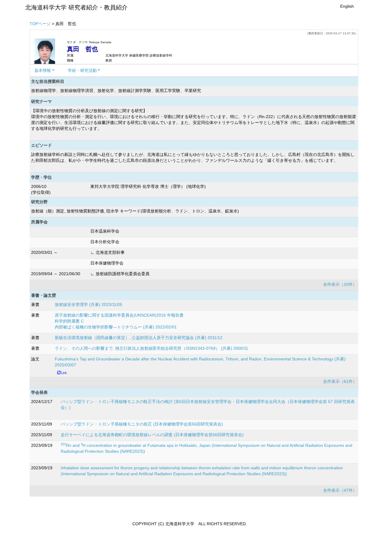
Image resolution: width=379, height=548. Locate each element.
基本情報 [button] (42, 70)
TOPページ (40, 23)
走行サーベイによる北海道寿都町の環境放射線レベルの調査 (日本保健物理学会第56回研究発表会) (152, 434)
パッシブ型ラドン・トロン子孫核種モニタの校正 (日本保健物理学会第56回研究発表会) (142, 424)
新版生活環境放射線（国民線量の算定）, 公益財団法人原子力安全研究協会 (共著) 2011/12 (138, 337)
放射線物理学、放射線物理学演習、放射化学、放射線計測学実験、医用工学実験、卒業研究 (116, 90)
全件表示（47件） (340, 490)
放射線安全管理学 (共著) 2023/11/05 (88, 304)
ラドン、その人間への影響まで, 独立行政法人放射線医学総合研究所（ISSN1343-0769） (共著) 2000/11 (151, 348)
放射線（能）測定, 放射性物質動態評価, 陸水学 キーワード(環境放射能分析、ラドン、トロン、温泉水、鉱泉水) (135, 211)
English (347, 6)
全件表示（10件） (340, 284)
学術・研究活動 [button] (82, 70)
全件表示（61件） (340, 381)
